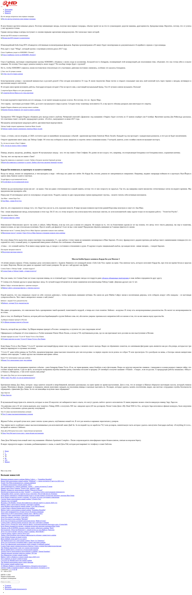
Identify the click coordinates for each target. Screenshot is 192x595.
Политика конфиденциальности (16, 589)
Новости (8, 13)
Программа (8, 9)
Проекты (8, 11)
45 (14, 569)
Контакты (8, 587)
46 (16, 569)
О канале (8, 585)
